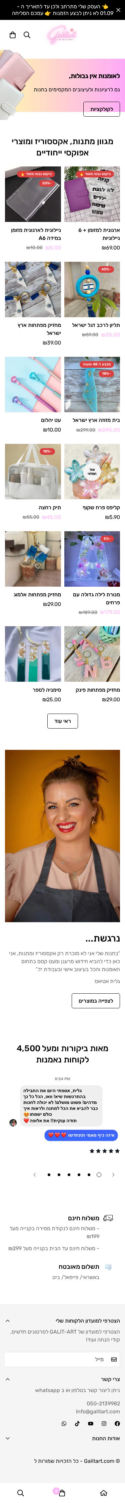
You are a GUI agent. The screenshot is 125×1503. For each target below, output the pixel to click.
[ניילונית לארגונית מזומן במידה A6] (33, 194)
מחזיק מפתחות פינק (98, 690)
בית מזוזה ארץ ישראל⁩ (96, 420)
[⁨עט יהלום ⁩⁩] (33, 384)
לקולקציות (101, 109)
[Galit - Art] (62, 35)
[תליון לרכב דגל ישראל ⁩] (92, 289)
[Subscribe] (112, 1359)
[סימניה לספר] (33, 654)
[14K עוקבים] (77, 1423)
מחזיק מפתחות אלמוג (37, 594)
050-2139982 (103, 1403)
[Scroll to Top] (12, 1467)
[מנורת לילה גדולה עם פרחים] (92, 559)
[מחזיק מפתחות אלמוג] (33, 559)
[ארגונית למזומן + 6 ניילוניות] (92, 194)
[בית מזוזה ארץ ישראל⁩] (92, 384)
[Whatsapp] (64, 1423)
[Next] (34, 1174)
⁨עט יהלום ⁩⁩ (50, 420)
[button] (12, 35)
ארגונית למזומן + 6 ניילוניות (99, 234)
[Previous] (113, 1174)
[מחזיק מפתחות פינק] (92, 654)
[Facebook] (117, 1423)
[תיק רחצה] (33, 471)
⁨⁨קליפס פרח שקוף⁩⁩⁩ (101, 507)
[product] (104, 1493)
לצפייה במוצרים (96, 1001)
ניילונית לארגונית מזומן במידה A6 (36, 234)
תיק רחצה (50, 507)
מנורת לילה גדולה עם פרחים (96, 598)
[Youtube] (90, 1423)
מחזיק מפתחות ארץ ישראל (39, 329)
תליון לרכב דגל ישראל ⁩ (95, 325)
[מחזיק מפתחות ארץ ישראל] (33, 289)
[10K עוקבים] (104, 1423)
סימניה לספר (47, 690)
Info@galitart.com (98, 1411)
